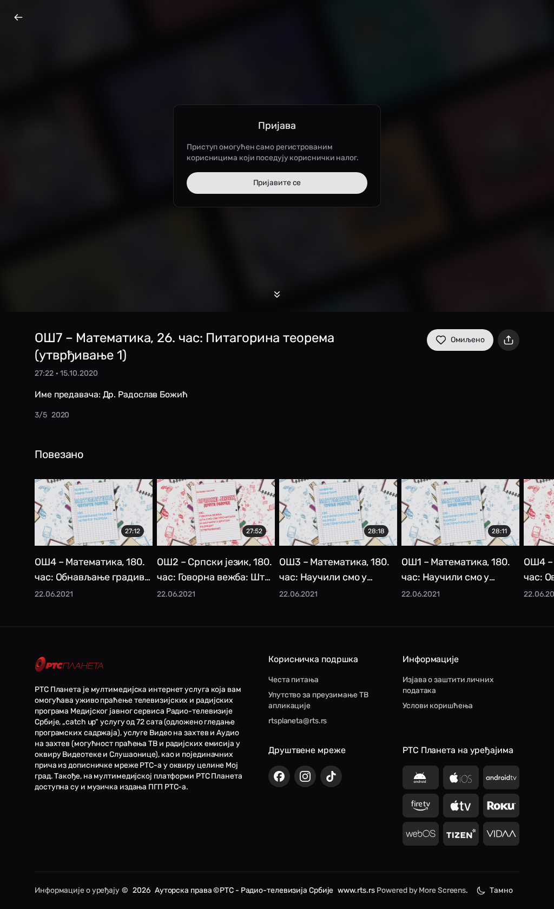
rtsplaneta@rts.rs (297, 720)
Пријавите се (277, 182)
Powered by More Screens (421, 890)
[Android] (421, 777)
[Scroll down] (277, 294)
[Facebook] (279, 776)
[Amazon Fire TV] (421, 806)
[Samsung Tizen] (461, 834)
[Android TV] (501, 777)
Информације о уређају (77, 890)
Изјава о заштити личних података (448, 685)
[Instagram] (305, 776)
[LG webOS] (421, 834)
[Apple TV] (461, 806)
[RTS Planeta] (69, 664)
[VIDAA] (501, 834)
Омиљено (468, 339)
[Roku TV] (501, 806)
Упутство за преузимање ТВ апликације (318, 700)
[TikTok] (331, 776)
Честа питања (293, 679)
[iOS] (461, 777)
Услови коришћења (437, 705)
